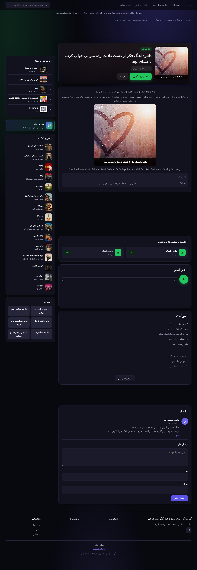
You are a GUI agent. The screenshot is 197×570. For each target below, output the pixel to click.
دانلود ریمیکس (141, 5)
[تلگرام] (188, 530)
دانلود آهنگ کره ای (41, 320)
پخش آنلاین (138, 76)
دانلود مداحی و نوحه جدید (18, 322)
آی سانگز (175, 5)
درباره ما (36, 524)
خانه (189, 20)
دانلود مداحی (125, 5)
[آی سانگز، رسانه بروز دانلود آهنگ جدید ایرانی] (188, 5)
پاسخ (177, 435)
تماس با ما (36, 529)
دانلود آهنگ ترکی (41, 332)
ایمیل (185, 484)
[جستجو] (46, 4)
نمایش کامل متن (125, 378)
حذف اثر (36, 534)
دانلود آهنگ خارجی (19, 309)
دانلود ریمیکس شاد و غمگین (19, 334)
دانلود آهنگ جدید (159, 5)
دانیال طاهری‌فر (98, 549)
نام (186, 470)
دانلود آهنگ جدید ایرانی (175, 20)
